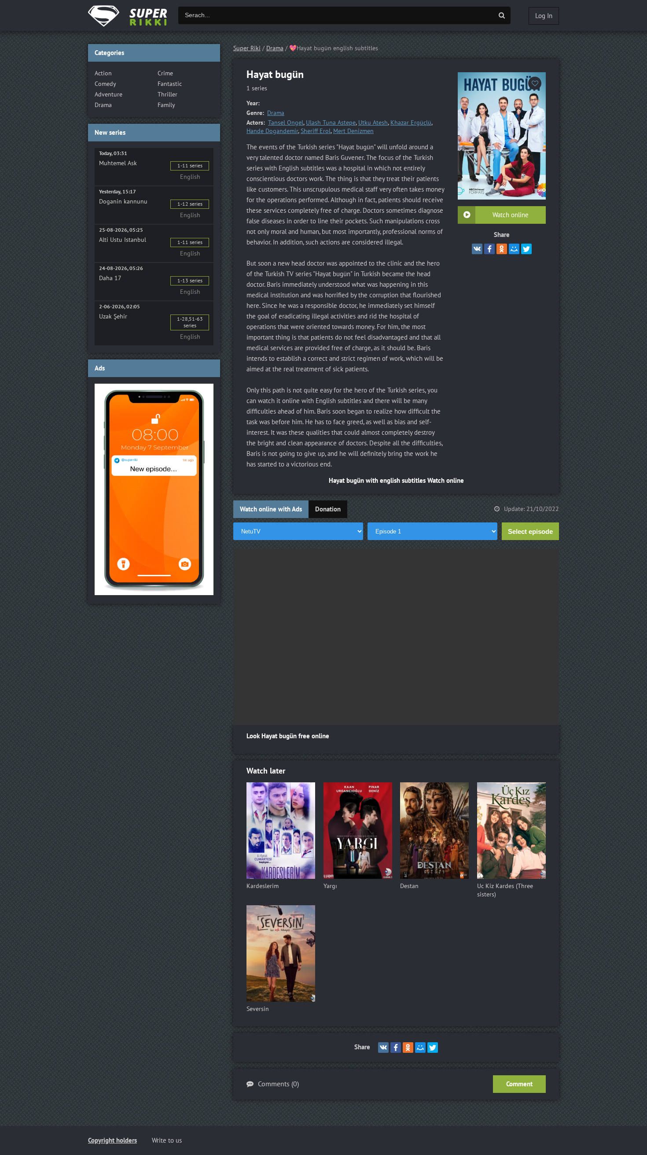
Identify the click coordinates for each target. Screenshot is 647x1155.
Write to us (167, 1140)
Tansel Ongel (285, 122)
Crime (165, 73)
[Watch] (136, 15)
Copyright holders (112, 1140)
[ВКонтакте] (477, 249)
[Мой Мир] (514, 249)
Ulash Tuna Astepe (331, 122)
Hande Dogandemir (272, 131)
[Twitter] (526, 249)
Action (103, 73)
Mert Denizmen (353, 131)
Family (166, 105)
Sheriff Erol (316, 131)
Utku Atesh (373, 122)
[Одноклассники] (501, 249)
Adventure (108, 94)
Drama (275, 113)
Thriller (167, 94)
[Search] (502, 15)
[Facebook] (489, 249)
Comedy (105, 84)
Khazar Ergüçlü (410, 122)
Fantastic (170, 84)
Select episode (530, 531)
